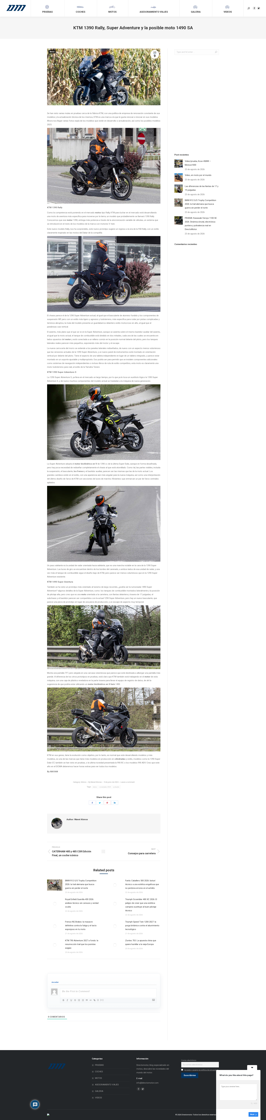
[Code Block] (91, 1000)
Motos (52, 52)
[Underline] (71, 1000)
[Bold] (63, 1000)
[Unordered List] (83, 1000)
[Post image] (54, 885)
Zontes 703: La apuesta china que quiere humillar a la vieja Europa (140, 942)
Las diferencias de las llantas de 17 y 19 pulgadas (201, 188)
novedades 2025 (105, 787)
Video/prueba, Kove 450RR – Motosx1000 (198, 163)
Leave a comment (128, 782)
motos (95, 787)
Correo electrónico (188, 1060)
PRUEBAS (99, 1065)
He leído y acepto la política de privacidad (201, 1070)
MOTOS (98, 1078)
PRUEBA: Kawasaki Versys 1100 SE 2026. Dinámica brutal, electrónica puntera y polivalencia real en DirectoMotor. (201, 224)
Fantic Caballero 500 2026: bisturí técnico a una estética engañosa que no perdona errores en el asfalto (142, 884)
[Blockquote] (87, 1000)
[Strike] (75, 1000)
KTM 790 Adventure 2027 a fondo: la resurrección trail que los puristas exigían (81, 944)
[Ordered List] (79, 1000)
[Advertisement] (195, 103)
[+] (101, 1000)
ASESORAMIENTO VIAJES (107, 1084)
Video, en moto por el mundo (198, 175)
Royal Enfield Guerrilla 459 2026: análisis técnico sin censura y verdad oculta (82, 903)
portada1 (116, 787)
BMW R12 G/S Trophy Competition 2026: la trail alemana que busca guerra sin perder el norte (80, 884)
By (95, 782)
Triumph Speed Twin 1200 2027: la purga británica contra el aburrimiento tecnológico (142, 926)
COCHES (99, 1071)
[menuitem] (47, 8)
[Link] (94, 1000)
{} (98, 1000)
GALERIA (99, 1091)
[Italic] (67, 1000)
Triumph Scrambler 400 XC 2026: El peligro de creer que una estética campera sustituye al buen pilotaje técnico (141, 905)
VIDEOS (98, 1097)
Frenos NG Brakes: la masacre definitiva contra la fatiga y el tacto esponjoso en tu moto (81, 926)
